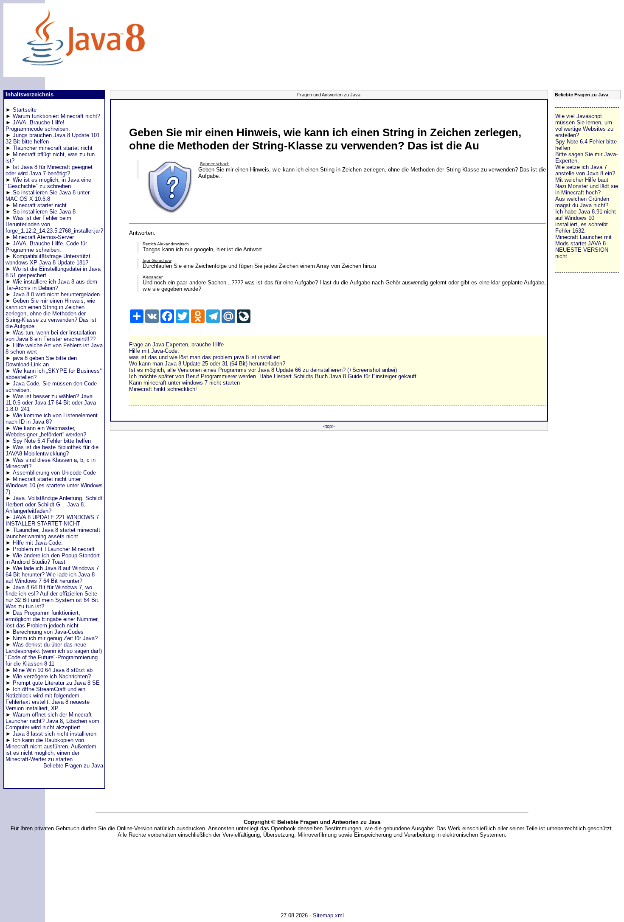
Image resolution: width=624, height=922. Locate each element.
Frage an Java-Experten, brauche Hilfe (176, 344)
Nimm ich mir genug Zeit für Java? (55, 638)
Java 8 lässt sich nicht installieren (54, 734)
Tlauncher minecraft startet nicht (53, 148)
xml (339, 915)
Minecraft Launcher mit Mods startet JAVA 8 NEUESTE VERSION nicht (583, 246)
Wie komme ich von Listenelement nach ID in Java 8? (52, 418)
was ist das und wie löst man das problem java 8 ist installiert (204, 357)
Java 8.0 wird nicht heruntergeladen (56, 294)
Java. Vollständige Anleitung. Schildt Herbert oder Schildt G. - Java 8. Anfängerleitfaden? (54, 504)
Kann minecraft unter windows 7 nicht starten (184, 382)
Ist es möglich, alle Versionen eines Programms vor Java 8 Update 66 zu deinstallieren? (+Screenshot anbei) (263, 370)
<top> (328, 426)
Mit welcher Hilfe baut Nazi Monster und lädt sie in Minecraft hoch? (586, 186)
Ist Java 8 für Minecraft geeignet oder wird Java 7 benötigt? (49, 170)
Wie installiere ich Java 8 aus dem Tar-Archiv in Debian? (51, 284)
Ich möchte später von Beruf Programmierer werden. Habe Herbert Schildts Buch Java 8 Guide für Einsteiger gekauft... (275, 376)
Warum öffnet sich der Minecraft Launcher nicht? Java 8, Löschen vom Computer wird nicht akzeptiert (52, 721)
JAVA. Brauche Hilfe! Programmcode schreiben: (38, 125)
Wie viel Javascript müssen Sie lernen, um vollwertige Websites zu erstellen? (584, 125)
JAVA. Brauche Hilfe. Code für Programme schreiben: (46, 246)
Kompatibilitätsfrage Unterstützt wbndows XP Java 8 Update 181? (48, 259)
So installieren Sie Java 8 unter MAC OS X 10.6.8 (48, 195)
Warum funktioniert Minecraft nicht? (56, 116)
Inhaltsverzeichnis (29, 94)
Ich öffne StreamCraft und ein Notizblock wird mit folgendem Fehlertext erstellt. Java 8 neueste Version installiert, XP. (48, 698)
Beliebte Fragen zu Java (73, 765)
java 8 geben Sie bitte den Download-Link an (41, 361)
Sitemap (323, 915)
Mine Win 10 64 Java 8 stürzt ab (53, 670)
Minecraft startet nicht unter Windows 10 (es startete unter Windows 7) (54, 485)
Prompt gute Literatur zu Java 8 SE (56, 683)
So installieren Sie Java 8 (44, 211)
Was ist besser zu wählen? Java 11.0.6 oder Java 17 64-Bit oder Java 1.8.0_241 (51, 402)
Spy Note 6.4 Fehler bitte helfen (52, 441)
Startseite (25, 110)
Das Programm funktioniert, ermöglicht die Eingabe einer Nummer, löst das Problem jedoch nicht (52, 619)
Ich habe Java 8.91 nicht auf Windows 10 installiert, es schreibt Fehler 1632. (585, 221)
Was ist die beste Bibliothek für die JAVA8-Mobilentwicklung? (52, 450)
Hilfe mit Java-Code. (38, 543)
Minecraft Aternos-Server (43, 237)
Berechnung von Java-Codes (48, 632)
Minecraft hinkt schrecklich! (163, 389)
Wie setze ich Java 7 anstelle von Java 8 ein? (585, 170)
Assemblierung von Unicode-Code (54, 472)
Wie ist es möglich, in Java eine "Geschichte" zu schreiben (48, 183)
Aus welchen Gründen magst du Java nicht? (582, 202)
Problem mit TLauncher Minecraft (54, 549)
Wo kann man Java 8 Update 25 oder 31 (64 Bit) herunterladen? (207, 363)
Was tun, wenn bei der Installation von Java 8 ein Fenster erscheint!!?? (51, 335)
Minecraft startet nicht (40, 205)
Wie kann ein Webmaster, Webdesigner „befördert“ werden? (46, 431)
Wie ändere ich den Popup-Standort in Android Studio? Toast (53, 558)
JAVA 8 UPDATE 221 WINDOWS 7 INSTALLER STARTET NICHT (52, 520)
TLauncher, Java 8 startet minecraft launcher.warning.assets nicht (53, 533)
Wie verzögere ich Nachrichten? (52, 676)
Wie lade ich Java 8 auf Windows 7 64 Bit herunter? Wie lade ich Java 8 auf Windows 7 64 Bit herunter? (52, 574)
